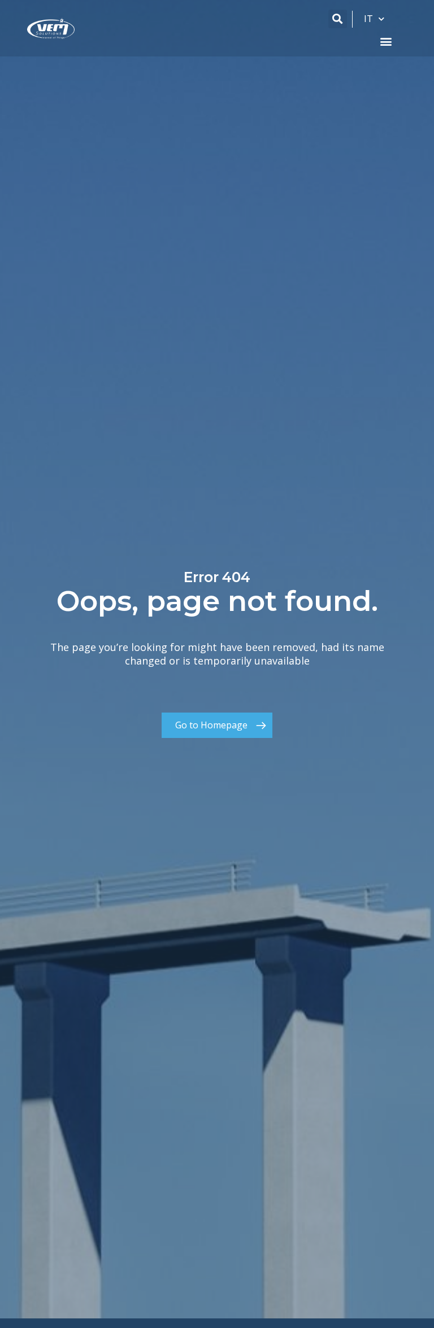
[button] (337, 19)
